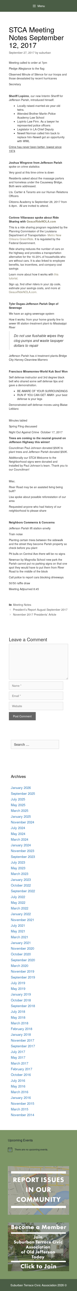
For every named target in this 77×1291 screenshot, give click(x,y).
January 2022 (21, 913)
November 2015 (22, 1103)
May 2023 (18, 867)
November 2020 (22, 948)
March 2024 (19, 839)
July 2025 (18, 799)
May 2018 (18, 1017)
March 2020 (19, 965)
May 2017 (18, 1057)
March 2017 (19, 1063)
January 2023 (21, 879)
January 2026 (21, 787)
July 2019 (18, 982)
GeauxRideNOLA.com (41, 221)
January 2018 (21, 1034)
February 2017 (21, 1068)
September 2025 (23, 793)
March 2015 (19, 1109)
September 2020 (23, 959)
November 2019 (22, 971)
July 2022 (18, 896)
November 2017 (22, 1040)
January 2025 (21, 816)
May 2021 (18, 931)
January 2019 (21, 994)
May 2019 (18, 988)
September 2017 (23, 1045)
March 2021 (19, 936)
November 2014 (22, 1114)
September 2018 (23, 1005)
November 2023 (22, 850)
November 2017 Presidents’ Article (34, 614)
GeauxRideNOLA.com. (23, 292)
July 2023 (18, 862)
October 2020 (21, 953)
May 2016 (18, 1086)
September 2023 (23, 856)
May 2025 (18, 804)
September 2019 (23, 977)
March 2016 (19, 1091)
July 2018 (18, 1011)
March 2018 (19, 1022)
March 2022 (19, 908)
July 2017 (18, 1051)
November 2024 (22, 821)
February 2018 (21, 1028)
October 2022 (21, 885)
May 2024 (18, 833)
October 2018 (21, 1000)
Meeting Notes (22, 605)
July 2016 (18, 1080)
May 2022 (18, 902)
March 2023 (19, 873)
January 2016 (21, 1097)
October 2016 (21, 1074)
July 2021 (18, 925)
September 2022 (23, 890)
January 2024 (21, 844)
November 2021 (22, 919)
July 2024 (18, 827)
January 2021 (21, 942)
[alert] (38, 1149)
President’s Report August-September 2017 (40, 609)
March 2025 (19, 810)
